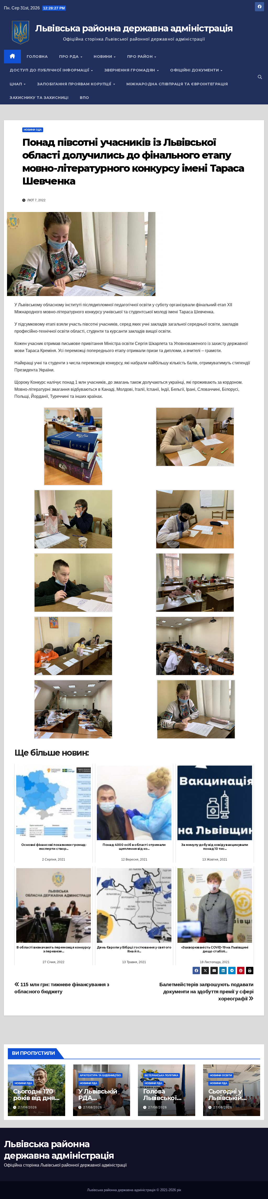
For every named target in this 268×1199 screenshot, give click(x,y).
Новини (103, 56)
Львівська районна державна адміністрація (134, 28)
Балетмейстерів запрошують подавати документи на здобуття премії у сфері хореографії (206, 991)
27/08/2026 (27, 1107)
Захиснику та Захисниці (39, 97)
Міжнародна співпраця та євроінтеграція (177, 84)
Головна (37, 56)
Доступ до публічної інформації (50, 70)
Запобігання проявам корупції (75, 84)
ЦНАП (16, 84)
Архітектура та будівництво (100, 1075)
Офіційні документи (195, 70)
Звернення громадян (130, 70)
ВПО (84, 97)
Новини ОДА (33, 129)
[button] (260, 77)
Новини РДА (23, 1083)
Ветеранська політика (161, 1075)
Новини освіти (221, 1075)
